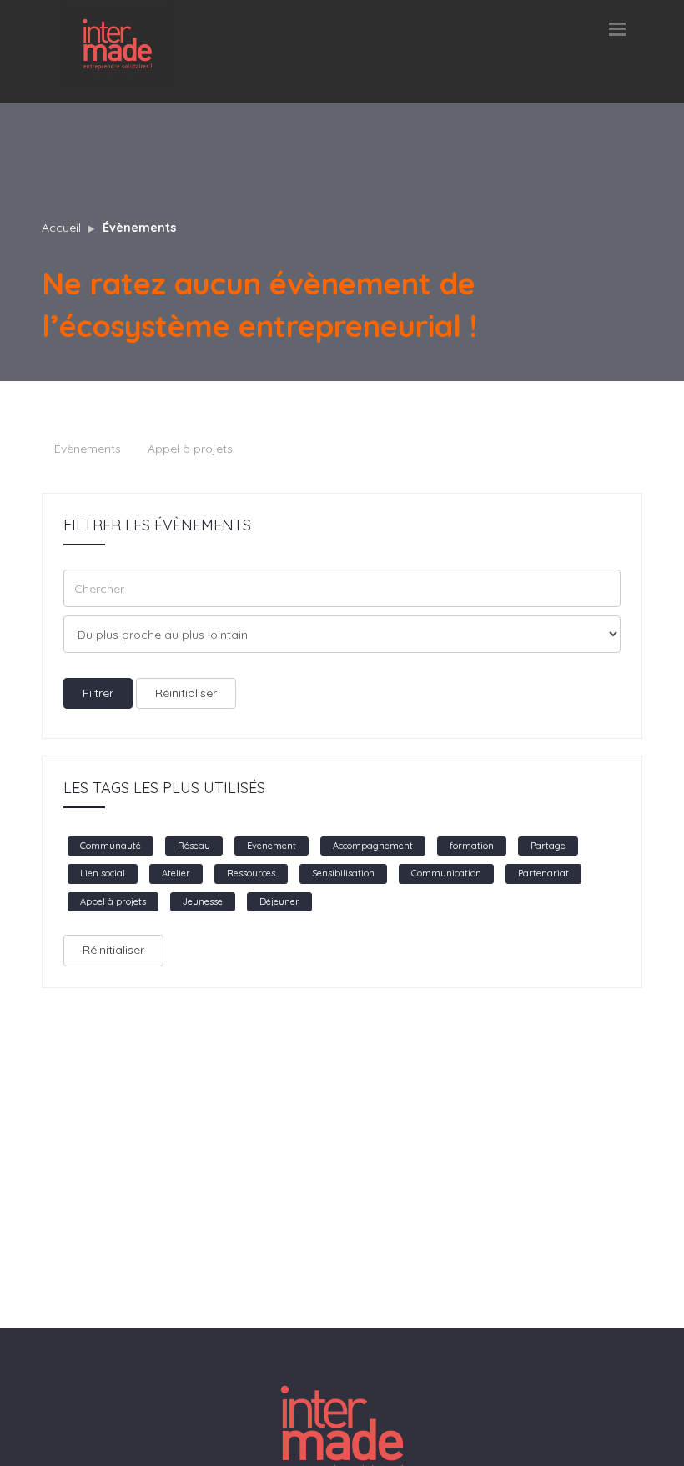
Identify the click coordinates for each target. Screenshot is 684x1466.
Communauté (110, 845)
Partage (548, 845)
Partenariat (543, 873)
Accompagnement (373, 845)
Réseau (194, 845)
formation (472, 845)
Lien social (102, 873)
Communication (446, 873)
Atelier (176, 873)
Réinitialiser (186, 692)
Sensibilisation (343, 873)
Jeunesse (203, 901)
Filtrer (98, 692)
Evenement (271, 845)
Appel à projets (190, 448)
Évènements (139, 227)
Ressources (251, 873)
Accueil (61, 227)
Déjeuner (279, 901)
